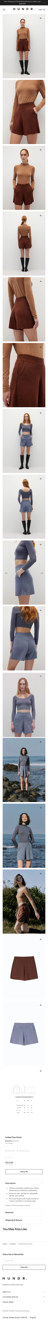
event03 (13, 1244)
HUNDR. (12, 1311)
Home (5, 1244)
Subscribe (24, 1267)
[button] (4, 10)
